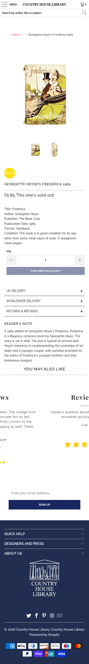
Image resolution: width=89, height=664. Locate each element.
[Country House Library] (44, 4)
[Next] (81, 94)
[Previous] (7, 94)
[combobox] (44, 13)
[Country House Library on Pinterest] (44, 616)
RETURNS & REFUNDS (44, 311)
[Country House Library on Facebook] (36, 616)
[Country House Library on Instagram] (52, 616)
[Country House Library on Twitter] (29, 616)
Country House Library (32, 629)
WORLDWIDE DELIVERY (44, 301)
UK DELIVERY (44, 291)
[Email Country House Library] (60, 616)
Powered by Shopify (44, 635)
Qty (8, 251)
